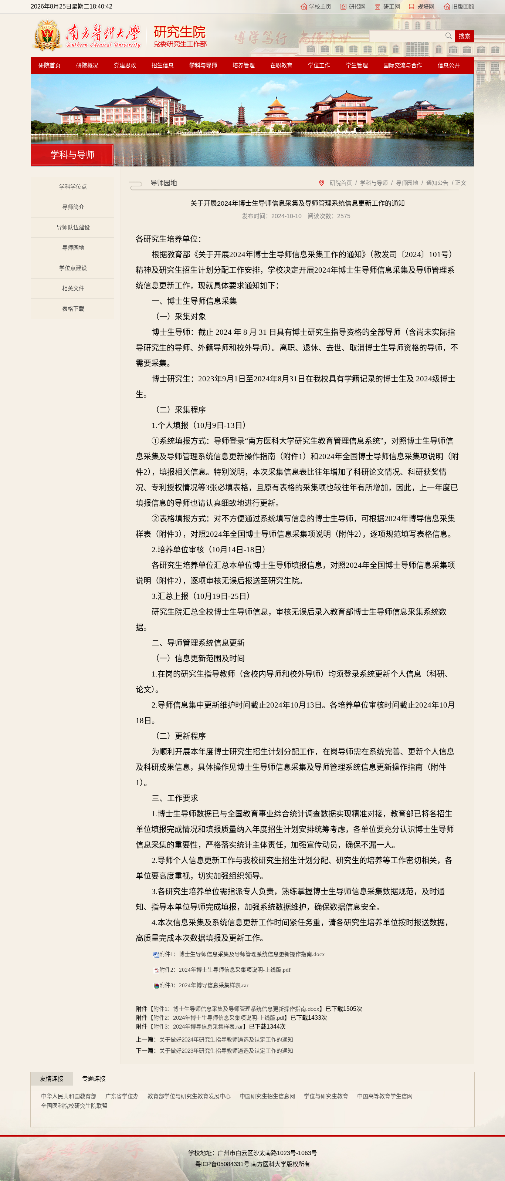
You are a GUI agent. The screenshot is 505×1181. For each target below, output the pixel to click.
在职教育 (281, 65)
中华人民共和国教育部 (68, 1096)
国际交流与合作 (402, 65)
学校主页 (320, 6)
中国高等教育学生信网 (385, 1096)
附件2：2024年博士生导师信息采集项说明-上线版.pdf (225, 970)
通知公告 (437, 183)
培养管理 (244, 65)
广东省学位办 (122, 1096)
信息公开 (449, 65)
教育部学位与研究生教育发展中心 (189, 1096)
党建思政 (125, 65)
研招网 (357, 6)
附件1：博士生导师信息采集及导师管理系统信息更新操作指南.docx (242, 954)
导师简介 (73, 207)
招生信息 (163, 65)
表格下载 (73, 309)
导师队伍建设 (73, 227)
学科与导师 (203, 65)
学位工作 (319, 65)
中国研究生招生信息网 (267, 1096)
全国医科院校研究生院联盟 (74, 1106)
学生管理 (357, 65)
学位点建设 (73, 268)
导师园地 (73, 247)
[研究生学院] (119, 50)
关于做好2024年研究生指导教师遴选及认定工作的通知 (226, 1039)
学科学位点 (73, 186)
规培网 (426, 6)
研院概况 (87, 65)
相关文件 (73, 288)
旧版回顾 (463, 6)
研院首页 (49, 65)
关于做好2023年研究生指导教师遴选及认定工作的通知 (226, 1050)
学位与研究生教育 (326, 1096)
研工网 (391, 6)
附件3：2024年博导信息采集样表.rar (203, 985)
